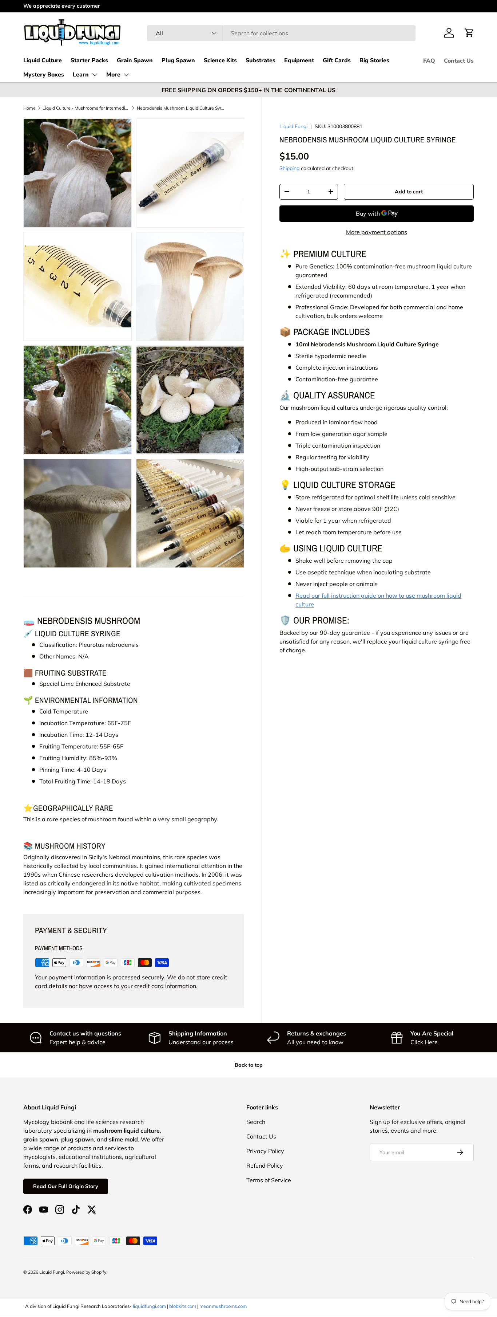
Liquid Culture (42, 60)
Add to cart (409, 191)
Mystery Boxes (43, 75)
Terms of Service (268, 1180)
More (113, 75)
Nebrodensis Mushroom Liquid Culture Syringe (180, 108)
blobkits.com (182, 1306)
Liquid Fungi (293, 126)
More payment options (376, 232)
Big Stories (374, 60)
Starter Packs (89, 60)
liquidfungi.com (149, 1306)
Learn (81, 75)
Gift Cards (337, 60)
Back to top (249, 1065)
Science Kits (220, 60)
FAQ (429, 61)
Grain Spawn (135, 60)
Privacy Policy (265, 1151)
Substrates (260, 60)
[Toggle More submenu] (126, 74)
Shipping (289, 168)
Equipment (299, 60)
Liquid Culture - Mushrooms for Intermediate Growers (86, 108)
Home (29, 108)
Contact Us (459, 61)
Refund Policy (264, 1165)
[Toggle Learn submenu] (94, 74)
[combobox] (281, 33)
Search (255, 1121)
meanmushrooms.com (223, 1306)
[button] (469, 33)
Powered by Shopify (86, 1272)
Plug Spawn (178, 60)
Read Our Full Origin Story (65, 1186)
